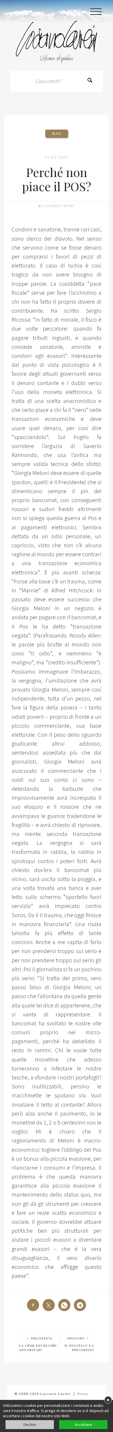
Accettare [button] (83, 1424)
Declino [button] (29, 1424)
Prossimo (79, 1344)
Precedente (38, 1344)
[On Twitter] (49, 1305)
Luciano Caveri (58, 206)
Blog (56, 133)
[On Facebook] (33, 1305)
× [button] (108, 1399)
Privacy (82, 1394)
